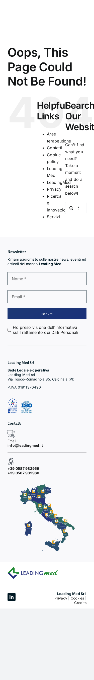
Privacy (54, 189)
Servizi (53, 216)
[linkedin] (12, 597)
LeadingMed (59, 182)
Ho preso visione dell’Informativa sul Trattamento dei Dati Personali (45, 330)
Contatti (54, 147)
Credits (80, 602)
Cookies (77, 598)
